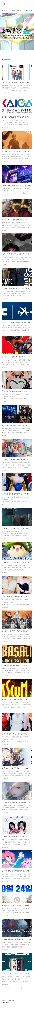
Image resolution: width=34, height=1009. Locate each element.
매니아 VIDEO (16, 10)
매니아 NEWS (29, 10)
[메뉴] (30, 3)
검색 (26, 3)
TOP (30, 1000)
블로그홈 (5, 10)
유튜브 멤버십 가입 (7, 1003)
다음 (26, 988)
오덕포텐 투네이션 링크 (8, 1000)
